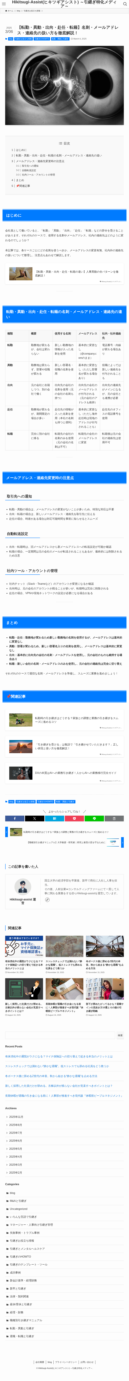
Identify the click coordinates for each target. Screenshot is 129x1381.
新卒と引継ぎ (18, 1288)
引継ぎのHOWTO (42, 39)
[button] (14, 818)
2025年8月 (15, 1125)
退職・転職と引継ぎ (22, 1336)
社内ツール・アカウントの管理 (38, 174)
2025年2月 (15, 1172)
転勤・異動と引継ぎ (60, 39)
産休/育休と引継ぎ (21, 1304)
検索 (120, 1035)
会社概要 (39, 1362)
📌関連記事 (23, 185)
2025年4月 (15, 1156)
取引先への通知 (30, 165)
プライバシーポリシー (66, 1362)
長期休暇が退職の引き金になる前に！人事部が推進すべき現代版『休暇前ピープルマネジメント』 (64, 1095)
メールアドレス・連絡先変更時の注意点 (40, 161)
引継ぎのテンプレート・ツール (29, 1264)
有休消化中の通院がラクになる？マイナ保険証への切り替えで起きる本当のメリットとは (59, 1056)
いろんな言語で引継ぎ (23, 1216)
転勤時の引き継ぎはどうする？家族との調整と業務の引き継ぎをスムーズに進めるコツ (76, 720)
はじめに (21, 149)
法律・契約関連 (19, 1296)
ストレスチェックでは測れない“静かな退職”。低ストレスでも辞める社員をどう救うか (57, 1066)
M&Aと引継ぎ (18, 1200)
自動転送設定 (29, 170)
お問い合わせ (87, 1362)
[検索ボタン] (125, 4)
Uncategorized (18, 1208)
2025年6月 (15, 1140)
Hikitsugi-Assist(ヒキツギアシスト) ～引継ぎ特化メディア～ (64, 4)
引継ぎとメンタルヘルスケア (27, 1248)
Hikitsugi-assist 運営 (23, 901)
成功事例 (15, 1272)
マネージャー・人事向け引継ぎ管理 (31, 1224)
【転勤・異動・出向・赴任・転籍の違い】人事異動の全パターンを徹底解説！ (76, 273)
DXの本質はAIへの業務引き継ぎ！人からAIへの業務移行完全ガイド (76, 772)
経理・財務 (16, 1312)
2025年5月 (15, 1148)
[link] (47, 900)
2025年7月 (15, 1132)
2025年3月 (15, 1164)
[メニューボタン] (4, 4)
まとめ (20, 180)
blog (10, 39)
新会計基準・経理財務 (23, 1280)
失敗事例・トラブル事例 (24, 1232)
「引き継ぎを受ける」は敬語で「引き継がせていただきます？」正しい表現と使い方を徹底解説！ (76, 746)
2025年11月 (16, 1116)
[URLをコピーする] (114, 818)
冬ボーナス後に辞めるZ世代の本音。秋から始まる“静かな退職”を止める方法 (51, 1076)
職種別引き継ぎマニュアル (26, 1320)
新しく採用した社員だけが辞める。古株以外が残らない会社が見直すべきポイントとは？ (59, 1085)
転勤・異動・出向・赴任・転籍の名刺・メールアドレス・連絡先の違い (59, 155)
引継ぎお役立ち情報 (23, 39)
